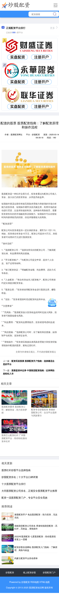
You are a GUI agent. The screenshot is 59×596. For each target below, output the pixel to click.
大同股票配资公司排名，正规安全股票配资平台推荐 (29, 490)
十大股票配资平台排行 (14, 484)
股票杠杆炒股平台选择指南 (16, 470)
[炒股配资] (16, 5)
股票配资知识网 (36, 587)
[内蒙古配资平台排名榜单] (8, 560)
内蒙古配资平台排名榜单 (26, 558)
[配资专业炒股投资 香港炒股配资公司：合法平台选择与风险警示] (44, 398)
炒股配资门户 (49, 572)
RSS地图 (34, 581)
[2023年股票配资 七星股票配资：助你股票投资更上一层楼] (8, 538)
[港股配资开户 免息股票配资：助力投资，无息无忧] (8, 516)
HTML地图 (44, 581)
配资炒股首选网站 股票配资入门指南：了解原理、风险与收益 (35, 549)
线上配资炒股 (29, 572)
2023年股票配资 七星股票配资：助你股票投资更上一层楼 (35, 538)
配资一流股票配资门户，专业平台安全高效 (25, 497)
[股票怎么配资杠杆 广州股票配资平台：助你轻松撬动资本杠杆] (14, 425)
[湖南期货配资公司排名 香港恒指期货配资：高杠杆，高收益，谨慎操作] (8, 527)
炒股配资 (10, 572)
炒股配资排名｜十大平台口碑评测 (20, 477)
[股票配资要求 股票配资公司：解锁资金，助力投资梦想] (14, 397)
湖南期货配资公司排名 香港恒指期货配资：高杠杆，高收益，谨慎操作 (35, 527)
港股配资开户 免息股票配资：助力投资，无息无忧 (35, 516)
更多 (52, 28)
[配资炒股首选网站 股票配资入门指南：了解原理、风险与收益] (8, 549)
